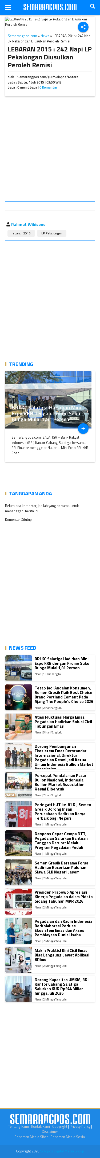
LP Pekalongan (51, 233)
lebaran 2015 (21, 233)
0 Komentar (48, 87)
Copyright (59, 1126)
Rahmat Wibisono (28, 224)
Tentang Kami (18, 1126)
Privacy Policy (80, 1126)
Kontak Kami (40, 1126)
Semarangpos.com (22, 35)
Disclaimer (50, 1131)
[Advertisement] (50, 150)
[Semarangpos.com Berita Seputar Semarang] (50, 7)
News (45, 35)
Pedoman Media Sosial (68, 1136)
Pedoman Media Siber (31, 1136)
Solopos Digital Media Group (62, 1151)
